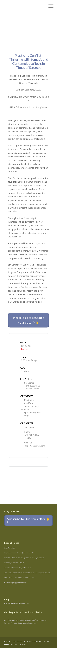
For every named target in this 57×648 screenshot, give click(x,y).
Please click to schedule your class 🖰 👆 (28, 320)
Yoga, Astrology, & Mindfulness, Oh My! (19, 552)
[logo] (23, 6)
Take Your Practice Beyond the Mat (17, 567)
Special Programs (32, 412)
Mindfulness (30, 403)
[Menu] (48, 6)
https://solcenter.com (35, 445)
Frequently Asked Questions (16, 603)
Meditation (29, 400)
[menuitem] (48, 6)
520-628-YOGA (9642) (32, 436)
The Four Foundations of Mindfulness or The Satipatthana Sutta (27, 572)
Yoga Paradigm (9, 547)
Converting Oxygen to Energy (15, 582)
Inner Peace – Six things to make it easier (19, 577)
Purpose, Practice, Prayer (14, 562)
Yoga (26, 415)
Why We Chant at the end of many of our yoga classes (24, 557)
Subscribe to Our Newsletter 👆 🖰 (28, 520)
